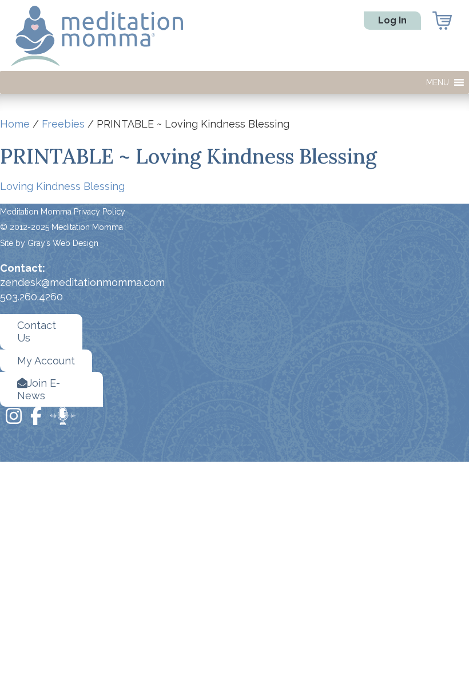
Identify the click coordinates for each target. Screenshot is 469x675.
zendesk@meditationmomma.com (82, 282)
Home (15, 124)
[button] (437, 82)
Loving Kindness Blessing (62, 186)
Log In (392, 20)
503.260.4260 (31, 297)
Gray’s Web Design (62, 243)
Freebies (63, 124)
